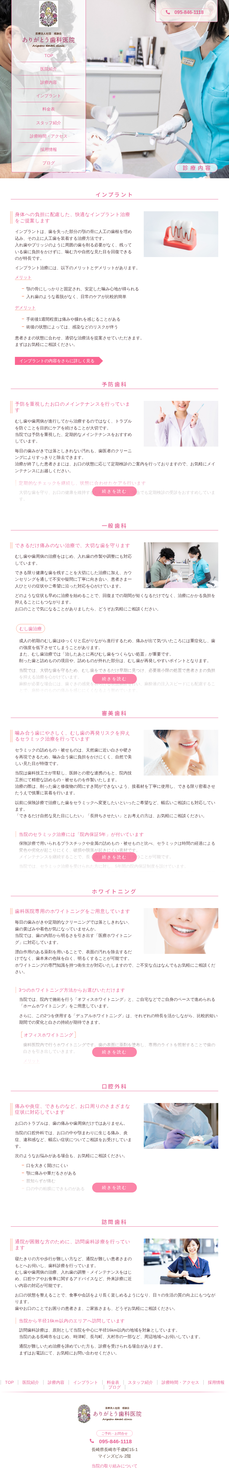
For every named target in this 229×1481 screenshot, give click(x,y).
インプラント (48, 95)
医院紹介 (48, 69)
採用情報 (48, 149)
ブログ (48, 162)
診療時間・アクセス (48, 136)
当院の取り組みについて (114, 1465)
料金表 (48, 109)
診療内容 (48, 82)
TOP (48, 55)
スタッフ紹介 (48, 122)
